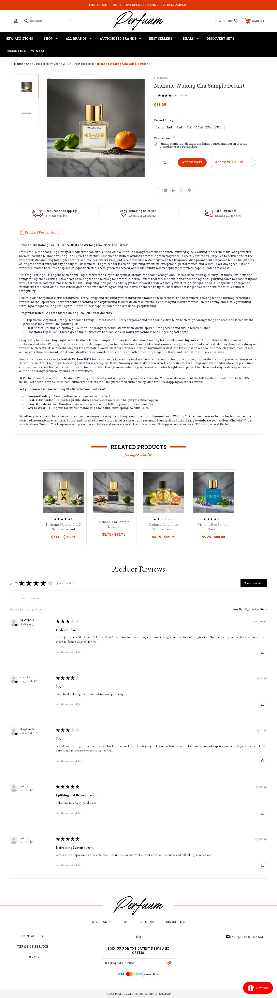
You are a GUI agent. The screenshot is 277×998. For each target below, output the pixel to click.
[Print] (173, 190)
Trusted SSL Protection (228, 215)
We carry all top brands (142, 215)
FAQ (125, 922)
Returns (146, 922)
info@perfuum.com (246, 937)
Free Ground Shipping (61, 211)
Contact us (32, 936)
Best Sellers (160, 38)
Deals (188, 38)
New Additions (19, 38)
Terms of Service (32, 946)
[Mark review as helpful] (262, 652)
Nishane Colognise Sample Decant (163, 526)
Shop (48, 38)
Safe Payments (225, 211)
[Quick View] (78, 478)
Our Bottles (175, 922)
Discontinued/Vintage (26, 51)
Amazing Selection (143, 211)
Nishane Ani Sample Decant (113, 524)
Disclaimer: (164, 138)
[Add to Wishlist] (78, 488)
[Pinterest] (190, 190)
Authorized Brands (118, 38)
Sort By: (238, 609)
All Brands (76, 38)
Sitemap (165, 993)
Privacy (33, 957)
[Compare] (78, 499)
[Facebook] (157, 190)
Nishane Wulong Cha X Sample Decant (64, 526)
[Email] (165, 190)
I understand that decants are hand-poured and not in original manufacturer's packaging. (204, 145)
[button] (74, 583)
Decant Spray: (166, 120)
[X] (181, 190)
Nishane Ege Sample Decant (213, 526)
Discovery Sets (220, 38)
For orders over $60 (56, 215)
